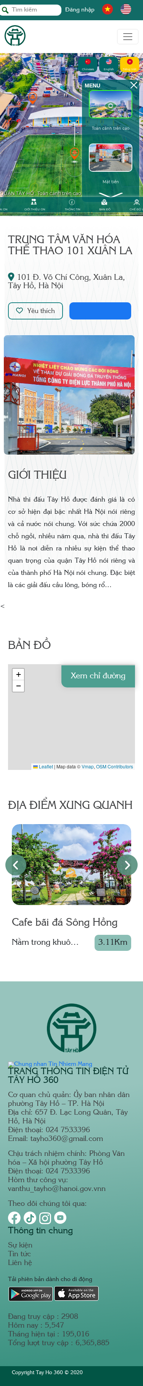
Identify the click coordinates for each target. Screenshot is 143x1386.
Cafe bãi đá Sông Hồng (64, 923)
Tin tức (19, 1254)
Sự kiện (20, 1245)
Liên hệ (20, 1263)
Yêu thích (41, 311)
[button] (18, 674)
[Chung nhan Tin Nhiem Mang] (50, 1064)
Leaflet (45, 766)
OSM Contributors (114, 766)
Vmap (88, 766)
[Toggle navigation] (127, 36)
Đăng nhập (80, 10)
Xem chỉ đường (98, 676)
